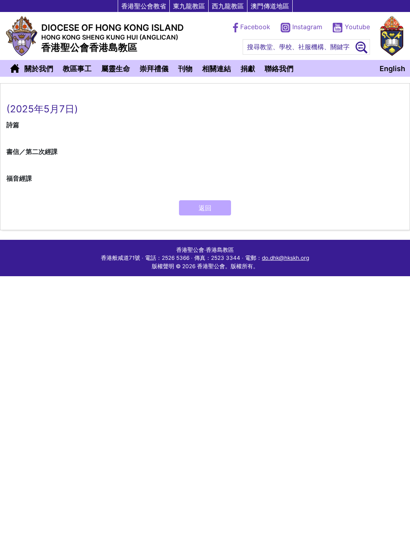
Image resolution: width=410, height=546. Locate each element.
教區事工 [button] (77, 68)
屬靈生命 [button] (115, 68)
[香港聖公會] (392, 36)
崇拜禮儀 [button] (154, 68)
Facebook (255, 27)
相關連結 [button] (216, 68)
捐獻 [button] (248, 68)
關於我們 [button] (38, 68)
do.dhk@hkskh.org (285, 258)
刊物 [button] (185, 68)
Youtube (356, 27)
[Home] (15, 68)
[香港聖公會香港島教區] (21, 36)
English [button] (392, 68)
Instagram (307, 27)
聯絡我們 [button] (279, 68)
